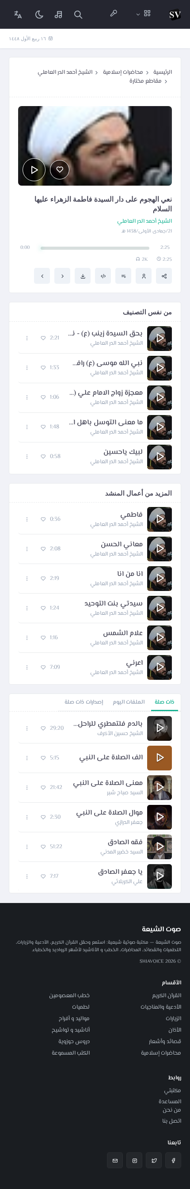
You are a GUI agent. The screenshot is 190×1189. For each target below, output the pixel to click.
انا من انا (130, 574)
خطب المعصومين (69, 995)
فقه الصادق (125, 843)
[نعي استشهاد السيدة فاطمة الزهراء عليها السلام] (62, 276)
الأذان (174, 1030)
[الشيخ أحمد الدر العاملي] (144, 276)
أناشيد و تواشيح (71, 1030)
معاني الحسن (122, 545)
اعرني (134, 663)
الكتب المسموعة (71, 1053)
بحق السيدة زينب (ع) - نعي (105, 334)
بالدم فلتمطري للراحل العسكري (107, 724)
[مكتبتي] (58, 14)
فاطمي (131, 515)
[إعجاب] (59, 169)
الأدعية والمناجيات (161, 1007)
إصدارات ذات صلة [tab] (84, 702)
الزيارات (173, 1018)
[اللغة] (18, 14)
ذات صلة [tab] (165, 702)
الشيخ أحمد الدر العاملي (65, 72)
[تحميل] (83, 276)
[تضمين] (103, 276)
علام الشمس (123, 634)
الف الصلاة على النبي (111, 758)
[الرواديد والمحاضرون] (113, 14)
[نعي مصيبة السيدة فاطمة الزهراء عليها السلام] (42, 276)
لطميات (81, 1007)
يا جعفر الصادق (120, 872)
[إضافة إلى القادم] (123, 276)
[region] (95, 802)
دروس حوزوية (74, 1041)
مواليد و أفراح (74, 1018)
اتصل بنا (171, 1121)
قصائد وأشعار (165, 1041)
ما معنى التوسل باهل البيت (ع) (105, 423)
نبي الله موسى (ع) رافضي (105, 363)
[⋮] (27, 338)
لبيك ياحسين (123, 452)
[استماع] (34, 169)
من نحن (172, 1110)
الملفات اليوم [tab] (128, 702)
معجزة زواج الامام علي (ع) (105, 393)
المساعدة (170, 1102)
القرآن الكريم (166, 995)
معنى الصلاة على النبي (108, 783)
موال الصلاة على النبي (109, 813)
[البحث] (78, 14)
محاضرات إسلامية (123, 72)
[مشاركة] (164, 276)
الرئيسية (162, 72)
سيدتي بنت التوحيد (113, 604)
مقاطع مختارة (145, 81)
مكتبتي (172, 1090)
